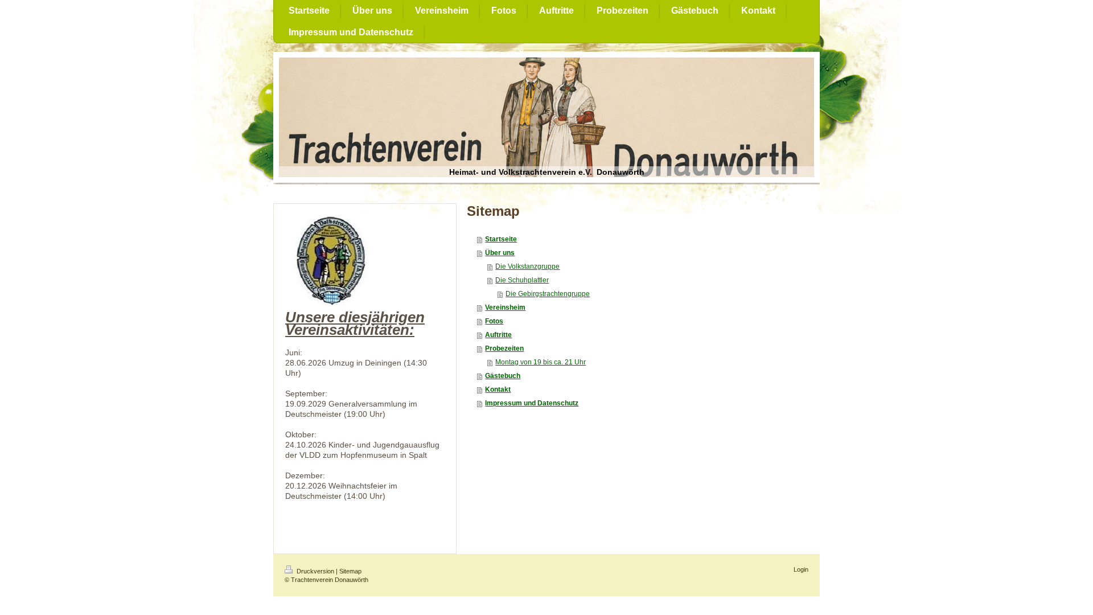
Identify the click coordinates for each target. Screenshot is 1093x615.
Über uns (500, 253)
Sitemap (350, 571)
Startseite (501, 239)
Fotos (494, 321)
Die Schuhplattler (522, 280)
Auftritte (498, 335)
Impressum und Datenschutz (531, 403)
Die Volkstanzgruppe (527, 266)
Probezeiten (504, 348)
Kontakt (498, 389)
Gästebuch (502, 376)
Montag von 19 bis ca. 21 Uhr (540, 362)
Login (801, 569)
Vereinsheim (505, 307)
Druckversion (315, 571)
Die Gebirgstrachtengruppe (548, 294)
